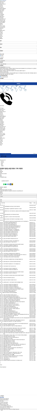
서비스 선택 (2, 54)
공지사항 (1, 33)
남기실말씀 (2, 78)
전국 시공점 (2, 2)
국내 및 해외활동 (2, 134)
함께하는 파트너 (2, 30)
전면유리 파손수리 (3, 111)
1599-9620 (2, 397)
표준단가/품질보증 (3, 8)
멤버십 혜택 (2, 10)
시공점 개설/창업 (2, 21)
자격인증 (1, 13)
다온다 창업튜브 (2, 22)
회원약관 (1, 12)
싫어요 (5, 187)
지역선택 (1, 58)
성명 (1, 40)
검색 (1, 199)
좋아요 (1, 187)
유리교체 (1, 6)
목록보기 (1, 192)
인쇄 (1, 188)
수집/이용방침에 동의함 (4, 75)
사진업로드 (1, 65)
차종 (1, 47)
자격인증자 (1, 15)
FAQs (1, 37)
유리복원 (1, 5)
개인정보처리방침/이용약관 (4, 399)
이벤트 (1, 35)
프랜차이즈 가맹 (2, 20)
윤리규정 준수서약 (3, 126)
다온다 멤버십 (2, 9)
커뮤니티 (1, 31)
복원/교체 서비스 (2, 1)
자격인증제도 (2, 14)
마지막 (1, 364)
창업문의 (1, 23)
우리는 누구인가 (2, 25)
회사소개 (1, 24)
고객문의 (1, 32)
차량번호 (1, 50)
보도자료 (1, 36)
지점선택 (1, 62)
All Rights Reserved (15, 409)
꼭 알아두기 (2, 7)
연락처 (1, 44)
